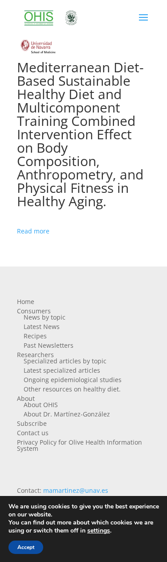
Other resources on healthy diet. (72, 389)
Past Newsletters (48, 345)
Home (25, 301)
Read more (33, 231)
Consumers (34, 311)
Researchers (35, 354)
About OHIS (41, 404)
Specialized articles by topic (65, 361)
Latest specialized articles (62, 370)
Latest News (42, 326)
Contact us (33, 433)
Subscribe (32, 423)
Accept (25, 547)
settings (98, 531)
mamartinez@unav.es (75, 490)
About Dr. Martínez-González (67, 414)
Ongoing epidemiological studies (73, 379)
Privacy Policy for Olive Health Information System (79, 445)
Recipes (35, 336)
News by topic (44, 317)
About (26, 398)
